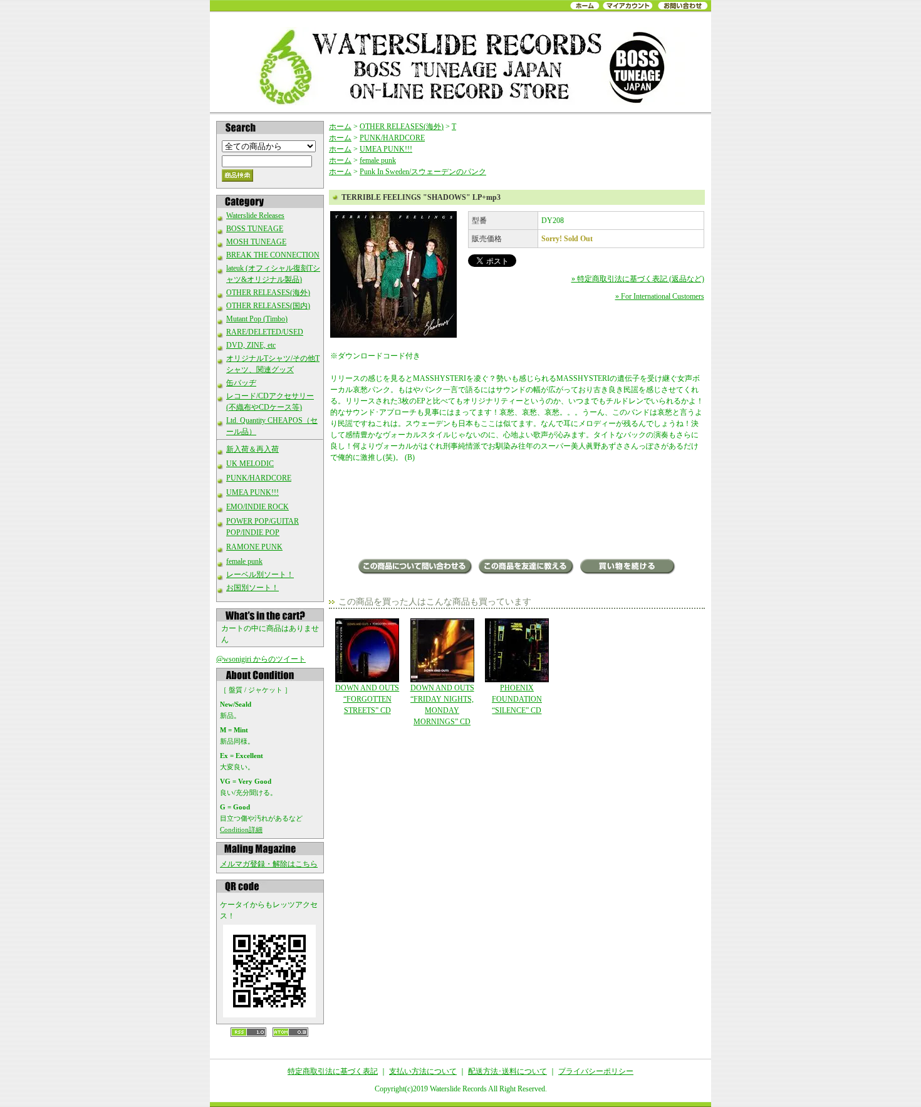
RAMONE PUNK (254, 547)
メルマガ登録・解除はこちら (269, 864)
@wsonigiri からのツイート (261, 659)
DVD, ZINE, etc (251, 345)
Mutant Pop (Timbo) (257, 318)
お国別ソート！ (252, 587)
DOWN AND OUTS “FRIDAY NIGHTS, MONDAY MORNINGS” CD (442, 704)
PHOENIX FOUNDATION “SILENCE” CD (517, 699)
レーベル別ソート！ (260, 574)
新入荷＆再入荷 (252, 449)
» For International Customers (659, 296)
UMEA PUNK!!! (252, 492)
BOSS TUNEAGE (254, 228)
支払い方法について (423, 1071)
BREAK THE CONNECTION (273, 255)
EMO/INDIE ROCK (257, 506)
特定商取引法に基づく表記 (333, 1071)
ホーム (340, 126)
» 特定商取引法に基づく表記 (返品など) (637, 278)
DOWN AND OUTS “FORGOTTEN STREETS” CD (367, 699)
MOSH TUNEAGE (256, 241)
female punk (244, 561)
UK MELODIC (250, 463)
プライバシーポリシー (595, 1071)
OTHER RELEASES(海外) (268, 292)
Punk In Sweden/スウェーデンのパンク (423, 171)
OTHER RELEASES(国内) (268, 305)
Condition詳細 (241, 829)
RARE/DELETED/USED (264, 332)
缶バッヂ (241, 382)
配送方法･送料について (507, 1071)
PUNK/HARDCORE (258, 478)
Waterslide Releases (255, 215)
